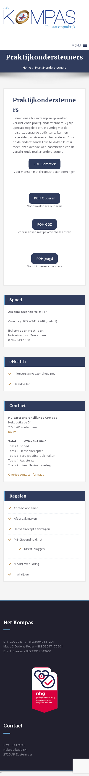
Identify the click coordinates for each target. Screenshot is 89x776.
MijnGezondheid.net (28, 539)
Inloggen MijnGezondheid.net (34, 373)
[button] (76, 45)
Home (27, 67)
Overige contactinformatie (26, 474)
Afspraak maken (25, 518)
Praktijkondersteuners (50, 67)
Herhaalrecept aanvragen (32, 529)
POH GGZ (44, 224)
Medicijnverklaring (26, 564)
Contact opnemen (26, 508)
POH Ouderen (44, 198)
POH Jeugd (44, 258)
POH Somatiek (45, 164)
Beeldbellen (22, 384)
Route (12, 432)
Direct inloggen (34, 549)
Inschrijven (21, 574)
